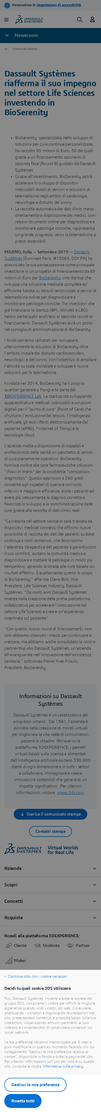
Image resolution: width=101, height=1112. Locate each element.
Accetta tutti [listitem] (22, 1101)
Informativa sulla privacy (63, 1066)
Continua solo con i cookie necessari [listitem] (37, 976)
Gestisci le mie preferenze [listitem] (35, 1085)
